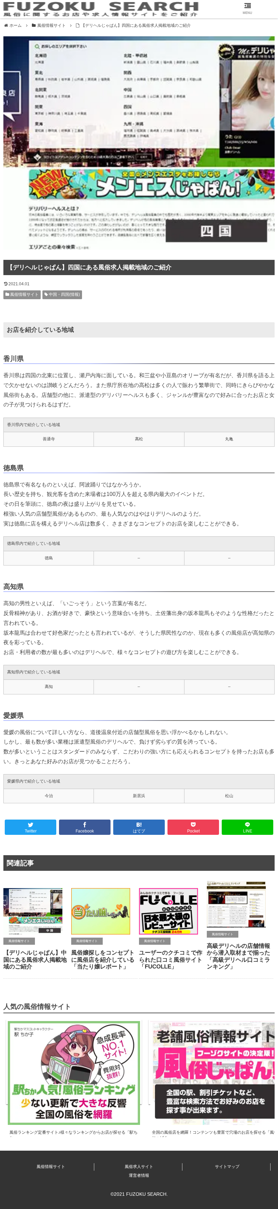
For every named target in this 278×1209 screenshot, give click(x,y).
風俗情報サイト (24, 294)
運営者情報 (139, 1175)
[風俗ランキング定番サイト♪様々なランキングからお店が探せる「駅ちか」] (74, 1061)
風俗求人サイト (139, 1166)
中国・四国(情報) (64, 294)
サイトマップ (227, 1166)
